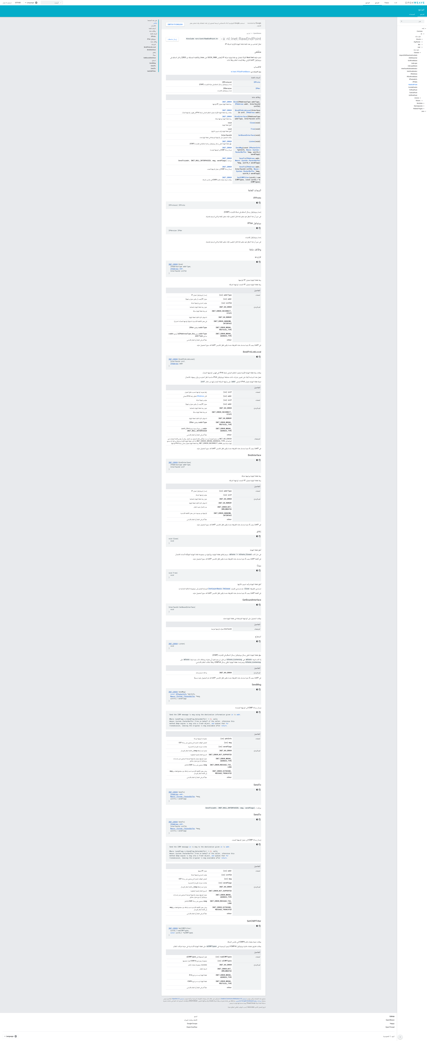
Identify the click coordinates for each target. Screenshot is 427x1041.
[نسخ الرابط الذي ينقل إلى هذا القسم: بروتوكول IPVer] (245, 223)
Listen (252, 141)
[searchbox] (412, 21)
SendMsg (239, 148)
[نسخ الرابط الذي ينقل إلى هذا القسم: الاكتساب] (251, 67)
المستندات (412, 14)
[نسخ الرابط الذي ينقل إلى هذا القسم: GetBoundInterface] (240, 600)
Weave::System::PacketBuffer (247, 160)
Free (253, 129)
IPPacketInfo (254, 148)
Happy (387, 3)
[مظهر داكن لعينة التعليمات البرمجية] (257, 202)
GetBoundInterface (246, 135)
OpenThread (390, 1027)
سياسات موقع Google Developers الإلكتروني (249, 1001)
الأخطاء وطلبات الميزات (190, 1020)
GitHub (18, 3)
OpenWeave (257, 33)
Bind (235, 102)
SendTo (242, 158)
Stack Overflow (192, 1027)
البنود (392, 1036)
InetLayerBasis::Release (219, 589)
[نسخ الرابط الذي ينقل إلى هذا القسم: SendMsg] (249, 684)
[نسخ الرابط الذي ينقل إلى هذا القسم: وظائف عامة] (247, 249)
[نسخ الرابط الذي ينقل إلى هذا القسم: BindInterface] (245, 455)
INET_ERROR (227, 102)
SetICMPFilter (243, 177)
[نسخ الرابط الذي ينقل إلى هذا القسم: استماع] (253, 636)
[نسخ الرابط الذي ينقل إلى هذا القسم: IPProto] (251, 198)
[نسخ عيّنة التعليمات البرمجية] (259, 202)
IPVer (258, 88)
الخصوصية (386, 1036)
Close (252, 123)
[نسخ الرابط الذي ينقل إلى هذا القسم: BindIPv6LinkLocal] (240, 352)
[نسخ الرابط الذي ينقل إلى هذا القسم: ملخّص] (252, 52)
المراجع (377, 3)
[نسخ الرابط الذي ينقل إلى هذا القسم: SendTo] (251, 785)
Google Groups (192, 1023)
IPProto (257, 82)
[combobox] (52, 3)
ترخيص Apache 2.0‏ (178, 999)
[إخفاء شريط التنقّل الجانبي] (400, 1037)
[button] (412, 28)
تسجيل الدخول (7, 3)
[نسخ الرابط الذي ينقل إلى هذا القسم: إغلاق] (254, 531)
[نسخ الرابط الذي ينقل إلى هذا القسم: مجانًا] (254, 565)
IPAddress (239, 104)
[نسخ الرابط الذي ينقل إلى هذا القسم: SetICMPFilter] (245, 921)
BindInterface (241, 116)
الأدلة (395, 3)
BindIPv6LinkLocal (243, 110)
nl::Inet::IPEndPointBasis (240, 72)
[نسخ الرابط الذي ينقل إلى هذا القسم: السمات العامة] (246, 190)
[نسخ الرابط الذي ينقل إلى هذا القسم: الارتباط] (252, 257)
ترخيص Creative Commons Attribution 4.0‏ (233, 999)
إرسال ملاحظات (172, 39)
